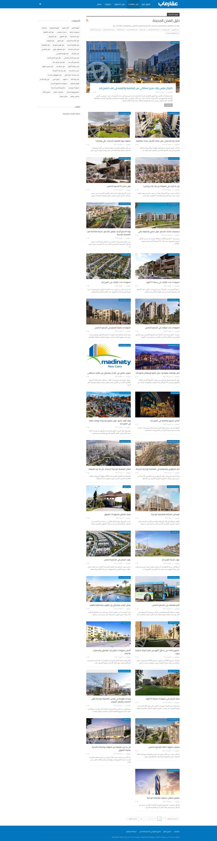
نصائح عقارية (63, 96)
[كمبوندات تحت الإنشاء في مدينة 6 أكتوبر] (157, 266)
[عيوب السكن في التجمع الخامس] (108, 543)
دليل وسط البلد (75, 79)
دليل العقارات (133, 4)
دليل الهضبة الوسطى (62, 53)
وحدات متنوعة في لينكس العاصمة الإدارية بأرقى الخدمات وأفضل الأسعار (111, 700)
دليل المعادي (46, 49)
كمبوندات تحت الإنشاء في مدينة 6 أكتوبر (163, 282)
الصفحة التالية (133, 818)
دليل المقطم (75, 53)
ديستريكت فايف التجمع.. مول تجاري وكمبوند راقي (159, 231)
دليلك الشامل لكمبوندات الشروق (117, 514)
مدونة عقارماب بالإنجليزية (71, 113)
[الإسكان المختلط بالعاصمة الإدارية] (157, 498)
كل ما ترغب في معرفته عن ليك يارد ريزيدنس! (161, 186)
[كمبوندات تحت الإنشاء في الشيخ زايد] (108, 266)
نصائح (99, 4)
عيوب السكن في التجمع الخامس (117, 560)
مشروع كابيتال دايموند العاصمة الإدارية (163, 798)
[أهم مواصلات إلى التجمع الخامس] (157, 589)
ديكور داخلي (56, 79)
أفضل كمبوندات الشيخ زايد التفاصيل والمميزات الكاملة (112, 651)
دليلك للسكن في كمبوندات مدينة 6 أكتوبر (163, 699)
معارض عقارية (75, 96)
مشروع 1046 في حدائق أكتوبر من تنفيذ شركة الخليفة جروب (157, 651)
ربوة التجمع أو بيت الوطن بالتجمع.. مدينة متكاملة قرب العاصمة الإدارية (109, 233)
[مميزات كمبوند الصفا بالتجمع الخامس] (157, 731)
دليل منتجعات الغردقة (59, 70)
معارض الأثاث (46, 92)
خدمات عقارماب (62, 32)
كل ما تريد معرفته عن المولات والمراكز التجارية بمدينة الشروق (111, 748)
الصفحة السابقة (172, 818)
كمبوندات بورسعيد (73, 87)
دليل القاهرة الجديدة (132, 29)
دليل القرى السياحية (58, 45)
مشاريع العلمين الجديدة (58, 87)
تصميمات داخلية (74, 32)
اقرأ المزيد (168, 105)
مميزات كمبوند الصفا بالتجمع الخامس (164, 747)
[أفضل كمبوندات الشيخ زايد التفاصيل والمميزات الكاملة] (108, 634)
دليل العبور (143, 29)
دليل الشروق (175, 29)
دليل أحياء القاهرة (48, 32)
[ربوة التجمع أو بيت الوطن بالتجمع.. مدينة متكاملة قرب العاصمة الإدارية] (108, 215)
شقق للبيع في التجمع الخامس (150, 831)
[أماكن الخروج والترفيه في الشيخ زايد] (157, 404)
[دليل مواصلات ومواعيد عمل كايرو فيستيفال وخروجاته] (157, 357)
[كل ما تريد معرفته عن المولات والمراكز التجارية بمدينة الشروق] (108, 731)
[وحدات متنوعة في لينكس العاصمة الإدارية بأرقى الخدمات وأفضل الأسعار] (108, 683)
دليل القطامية (120, 29)
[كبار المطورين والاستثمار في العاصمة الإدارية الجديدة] (157, 453)
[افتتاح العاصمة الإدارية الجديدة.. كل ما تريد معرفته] (108, 453)
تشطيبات (44, 27)
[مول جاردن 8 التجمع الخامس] (108, 170)
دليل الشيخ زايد (165, 29)
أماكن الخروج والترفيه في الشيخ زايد (165, 420)
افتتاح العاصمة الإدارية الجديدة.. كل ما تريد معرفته (110, 469)
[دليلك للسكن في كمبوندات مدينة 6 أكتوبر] (157, 683)
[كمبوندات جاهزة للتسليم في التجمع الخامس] (108, 311)
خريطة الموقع (131, 831)
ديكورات (107, 4)
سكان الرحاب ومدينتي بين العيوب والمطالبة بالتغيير (110, 605)
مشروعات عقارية (59, 92)
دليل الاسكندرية (74, 36)
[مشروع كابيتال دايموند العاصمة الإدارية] (157, 782)
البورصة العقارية (54, 27)
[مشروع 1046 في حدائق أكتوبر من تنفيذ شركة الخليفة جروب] (157, 634)
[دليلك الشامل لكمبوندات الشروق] (108, 498)
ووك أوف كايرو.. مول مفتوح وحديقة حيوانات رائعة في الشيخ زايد (110, 422)
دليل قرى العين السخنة (54, 57)
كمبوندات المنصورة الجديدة (59, 83)
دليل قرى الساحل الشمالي (71, 57)
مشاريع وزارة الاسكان (73, 92)
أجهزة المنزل (75, 27)
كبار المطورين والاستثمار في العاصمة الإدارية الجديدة (158, 469)
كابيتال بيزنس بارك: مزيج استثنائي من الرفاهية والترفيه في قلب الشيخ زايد (136, 88)
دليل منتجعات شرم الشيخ (72, 74)
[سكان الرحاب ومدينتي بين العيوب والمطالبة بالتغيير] (108, 589)
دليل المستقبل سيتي (108, 29)
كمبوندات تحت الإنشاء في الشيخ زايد (116, 282)
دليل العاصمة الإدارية (153, 29)
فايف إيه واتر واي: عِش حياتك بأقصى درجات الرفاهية (157, 141)
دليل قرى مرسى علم (59, 62)
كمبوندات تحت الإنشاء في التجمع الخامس (162, 327)
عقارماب (177, 831)
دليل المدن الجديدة (174, 158)
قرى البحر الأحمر (44, 79)
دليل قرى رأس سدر (73, 62)
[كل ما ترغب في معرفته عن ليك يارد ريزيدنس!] (157, 170)
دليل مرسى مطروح (47, 66)
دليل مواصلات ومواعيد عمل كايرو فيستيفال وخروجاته (158, 373)
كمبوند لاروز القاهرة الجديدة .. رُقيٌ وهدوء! (113, 141)
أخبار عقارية (65, 27)
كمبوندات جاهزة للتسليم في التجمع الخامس (113, 327)
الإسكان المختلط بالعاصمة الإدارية (165, 514)
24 (141, 818)
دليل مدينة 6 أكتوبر (95, 29)
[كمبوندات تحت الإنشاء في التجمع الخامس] (157, 311)
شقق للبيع (146, 4)
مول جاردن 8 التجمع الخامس (119, 186)
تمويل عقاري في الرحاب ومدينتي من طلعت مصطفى (109, 373)
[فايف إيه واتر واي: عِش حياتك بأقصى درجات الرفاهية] (157, 125)
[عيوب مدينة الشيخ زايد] (157, 543)
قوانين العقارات (74, 83)
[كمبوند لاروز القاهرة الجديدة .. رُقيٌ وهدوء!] (108, 125)
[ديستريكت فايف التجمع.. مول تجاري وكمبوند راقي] (157, 215)
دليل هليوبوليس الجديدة (172, 33)
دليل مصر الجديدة (74, 70)
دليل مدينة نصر (61, 66)
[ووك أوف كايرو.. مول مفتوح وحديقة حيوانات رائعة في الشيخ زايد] (108, 404)
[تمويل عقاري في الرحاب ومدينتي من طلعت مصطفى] (108, 357)
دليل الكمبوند (119, 4)
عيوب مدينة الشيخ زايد (171, 560)
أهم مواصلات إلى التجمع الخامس (166, 605)
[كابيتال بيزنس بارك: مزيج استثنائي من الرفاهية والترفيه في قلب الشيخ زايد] (133, 66)
